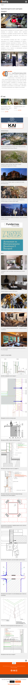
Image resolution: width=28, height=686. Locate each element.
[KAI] (12, 128)
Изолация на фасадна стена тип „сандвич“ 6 (9, 468)
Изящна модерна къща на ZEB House (9, 291)
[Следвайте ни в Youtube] (14, 671)
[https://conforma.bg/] (11, 226)
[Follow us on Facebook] (12, 671)
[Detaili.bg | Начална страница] (5, 2)
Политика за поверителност (14, 684)
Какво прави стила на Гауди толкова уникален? (11, 310)
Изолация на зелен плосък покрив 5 (8, 654)
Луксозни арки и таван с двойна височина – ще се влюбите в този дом (6, 108)
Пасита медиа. (14, 667)
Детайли (10, 71)
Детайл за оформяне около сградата (8, 376)
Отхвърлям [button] (18, 681)
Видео (2, 4)
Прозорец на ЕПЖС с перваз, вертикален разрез (10, 440)
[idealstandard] (12, 122)
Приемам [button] (12, 681)
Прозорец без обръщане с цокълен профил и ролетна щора (13, 559)
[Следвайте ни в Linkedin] (16, 671)
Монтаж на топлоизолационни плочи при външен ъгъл (12, 625)
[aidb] (12, 250)
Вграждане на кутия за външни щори (8, 418)
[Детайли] (5, 76)
